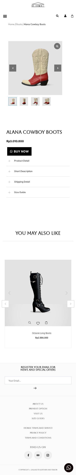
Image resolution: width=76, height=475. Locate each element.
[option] (38, 304)
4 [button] (42, 330)
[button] (5, 16)
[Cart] (72, 16)
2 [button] (34, 330)
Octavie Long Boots (41, 333)
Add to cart (46, 324)
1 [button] (31, 330)
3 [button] (38, 330)
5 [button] (45, 330)
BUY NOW (21, 151)
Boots (19, 24)
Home (11, 24)
